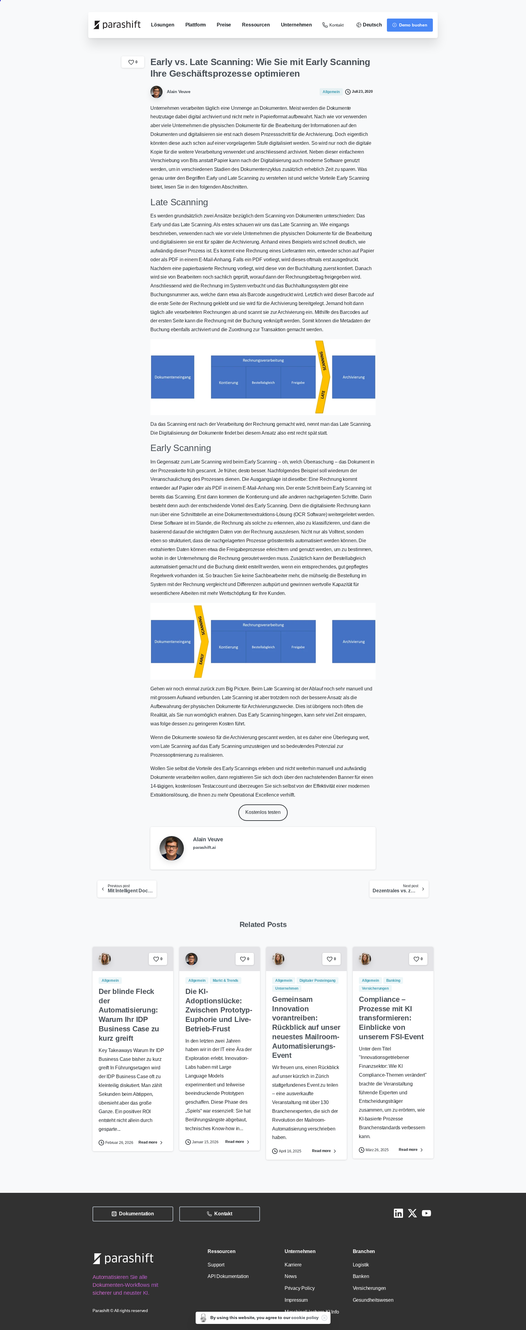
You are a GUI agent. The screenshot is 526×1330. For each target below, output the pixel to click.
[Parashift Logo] (123, 1258)
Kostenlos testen (262, 812)
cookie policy (305, 1317)
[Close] (324, 1318)
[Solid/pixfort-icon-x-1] (412, 1212)
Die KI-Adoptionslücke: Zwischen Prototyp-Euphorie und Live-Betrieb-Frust (218, 1010)
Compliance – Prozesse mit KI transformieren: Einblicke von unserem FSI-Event (391, 1018)
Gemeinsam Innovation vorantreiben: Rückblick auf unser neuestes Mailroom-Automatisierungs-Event (306, 1027)
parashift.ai (204, 847)
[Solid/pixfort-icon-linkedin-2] (398, 1212)
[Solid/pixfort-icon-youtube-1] (426, 1212)
